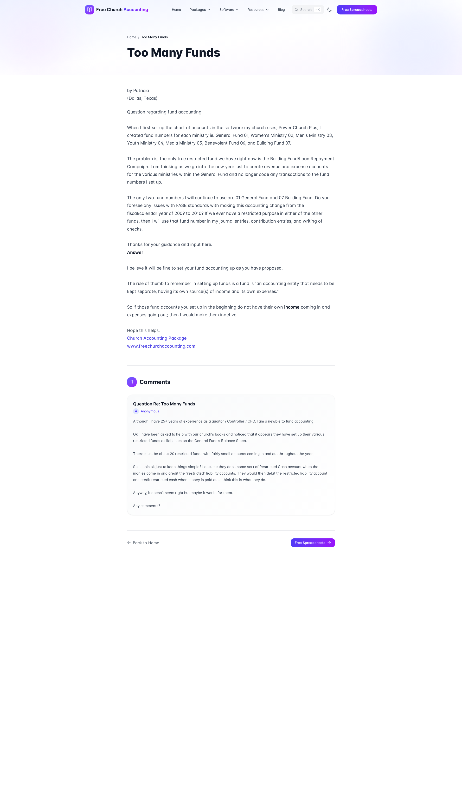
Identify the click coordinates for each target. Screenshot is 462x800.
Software (226, 9)
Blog (281, 9)
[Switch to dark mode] (329, 9)
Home (176, 9)
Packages (198, 9)
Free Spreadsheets (356, 9)
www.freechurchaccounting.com (161, 346)
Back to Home (146, 542)
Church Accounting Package (157, 338)
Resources (256, 9)
